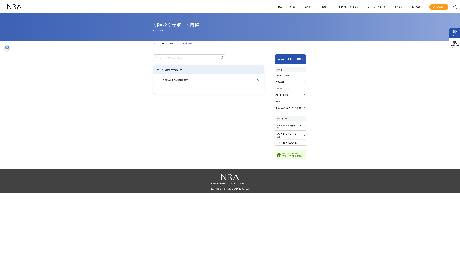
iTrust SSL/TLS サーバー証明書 (288, 108)
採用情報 (416, 7)
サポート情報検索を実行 (222, 57)
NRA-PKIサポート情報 (349, 7)
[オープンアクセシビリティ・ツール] (7, 47)
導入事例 (308, 7)
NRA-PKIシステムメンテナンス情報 (289, 135)
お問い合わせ (439, 7)
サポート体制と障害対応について (289, 126)
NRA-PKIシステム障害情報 (287, 143)
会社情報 (398, 7)
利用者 (278, 101)
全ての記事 (279, 82)
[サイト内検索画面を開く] (455, 7)
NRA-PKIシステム (282, 88)
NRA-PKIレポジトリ (283, 75)
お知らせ (326, 7)
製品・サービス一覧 (286, 7)
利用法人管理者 (281, 95)
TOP (154, 43)
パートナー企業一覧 (376, 7)
